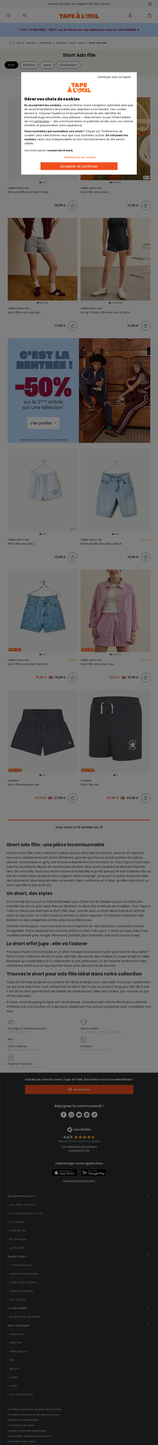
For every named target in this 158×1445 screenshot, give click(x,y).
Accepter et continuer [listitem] (79, 166)
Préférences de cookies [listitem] (80, 157)
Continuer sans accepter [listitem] (114, 77)
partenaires (42, 121)
